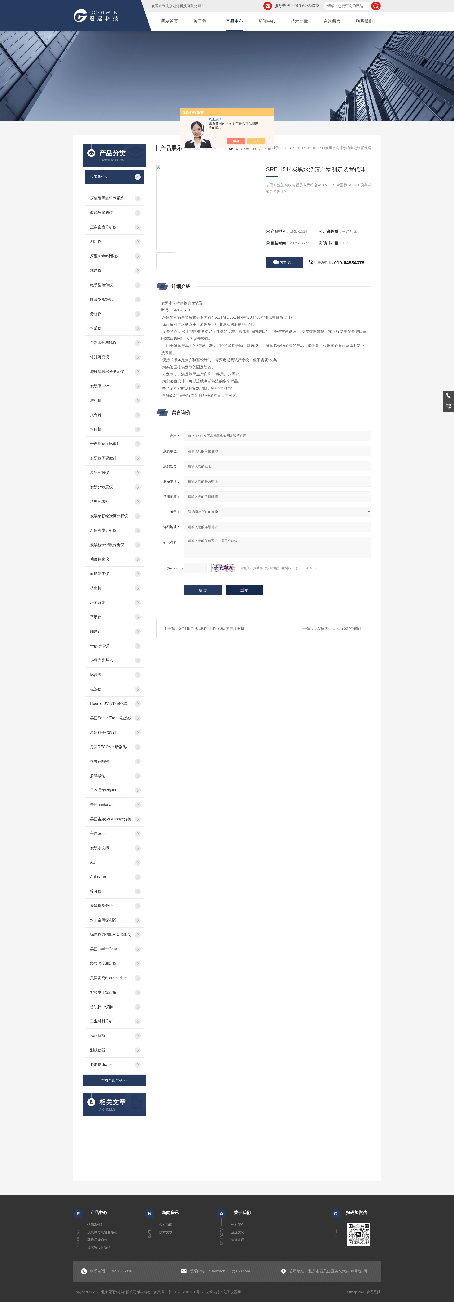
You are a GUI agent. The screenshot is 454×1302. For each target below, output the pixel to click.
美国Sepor (99, 833)
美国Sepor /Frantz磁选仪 (111, 718)
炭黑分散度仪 (101, 487)
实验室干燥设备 (103, 992)
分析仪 (95, 314)
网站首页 (169, 21)
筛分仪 (95, 891)
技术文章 (299, 21)
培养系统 (97, 602)
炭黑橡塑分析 (101, 906)
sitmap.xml (355, 1292)
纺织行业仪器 (101, 1007)
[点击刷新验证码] (223, 568)
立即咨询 (287, 262)
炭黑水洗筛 (99, 848)
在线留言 (331, 21)
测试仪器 (97, 1050)
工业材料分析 (101, 1021)
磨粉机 (95, 400)
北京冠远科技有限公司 (183, 6)
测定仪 (95, 242)
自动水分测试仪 (103, 343)
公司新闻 (165, 1224)
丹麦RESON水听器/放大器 (111, 747)
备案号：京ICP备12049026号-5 (178, 1292)
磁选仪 (95, 689)
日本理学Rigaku (103, 790)
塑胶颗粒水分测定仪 (107, 371)
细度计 (95, 631)
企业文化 (237, 1232)
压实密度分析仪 (103, 227)
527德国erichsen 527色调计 (338, 629)
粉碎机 (95, 429)
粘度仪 (95, 270)
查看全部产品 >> (114, 1080)
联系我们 (364, 21)
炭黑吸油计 (99, 386)
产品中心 (234, 21)
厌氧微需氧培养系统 (107, 198)
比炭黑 (95, 675)
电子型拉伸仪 (101, 285)
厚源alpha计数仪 (104, 256)
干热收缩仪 (99, 646)
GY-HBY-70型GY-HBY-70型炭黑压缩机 (211, 629)
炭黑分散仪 (99, 473)
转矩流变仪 (99, 357)
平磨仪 (95, 617)
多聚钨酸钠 (99, 761)
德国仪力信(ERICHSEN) (110, 935)
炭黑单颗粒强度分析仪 (109, 516)
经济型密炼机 (101, 299)
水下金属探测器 (103, 920)
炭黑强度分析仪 (103, 530)
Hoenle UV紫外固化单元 (110, 704)
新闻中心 (266, 21)
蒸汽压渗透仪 (101, 213)
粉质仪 (95, 328)
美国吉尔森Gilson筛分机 (110, 819)
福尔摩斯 (97, 1036)
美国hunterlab (102, 805)
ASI (93, 862)
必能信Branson (103, 1064)
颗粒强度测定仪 (103, 963)
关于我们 (201, 21)
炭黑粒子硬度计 (103, 458)
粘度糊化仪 (99, 559)
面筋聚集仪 (99, 574)
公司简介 (237, 1224)
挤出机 (95, 588)
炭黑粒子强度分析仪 (107, 545)
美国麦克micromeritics (108, 978)
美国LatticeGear (103, 949)
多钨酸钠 (97, 776)
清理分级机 (99, 501)
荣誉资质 (237, 1240)
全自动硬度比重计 (105, 444)
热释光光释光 (101, 660)
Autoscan (98, 877)
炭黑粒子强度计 (103, 732)
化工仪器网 (232, 1292)
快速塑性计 (99, 177)
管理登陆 (374, 1292)
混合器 (95, 415)
